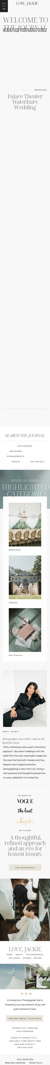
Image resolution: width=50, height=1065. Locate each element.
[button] (3, 4)
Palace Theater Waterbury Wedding (25, 101)
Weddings (41, 90)
